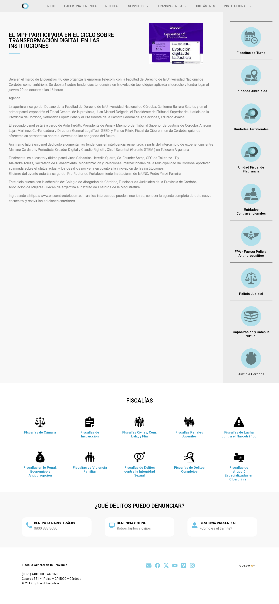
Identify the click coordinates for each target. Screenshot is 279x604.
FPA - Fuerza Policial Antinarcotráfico (251, 254)
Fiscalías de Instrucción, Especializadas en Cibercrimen (239, 473)
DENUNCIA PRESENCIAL (218, 523)
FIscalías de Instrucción (89, 434)
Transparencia (170, 6)
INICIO (50, 6)
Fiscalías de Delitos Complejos (189, 469)
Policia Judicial (251, 294)
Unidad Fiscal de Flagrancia (251, 169)
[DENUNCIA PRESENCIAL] (194, 525)
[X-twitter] (166, 565)
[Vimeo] (183, 565)
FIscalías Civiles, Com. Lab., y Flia (139, 434)
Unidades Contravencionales (251, 211)
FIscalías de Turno (251, 53)
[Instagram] (192, 565)
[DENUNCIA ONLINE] (112, 525)
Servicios (136, 6)
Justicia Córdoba (251, 374)
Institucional (235, 6)
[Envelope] (148, 565)
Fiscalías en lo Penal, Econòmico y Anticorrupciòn (40, 471)
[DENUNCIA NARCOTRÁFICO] (29, 525)
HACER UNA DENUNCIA (80, 6)
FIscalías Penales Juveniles (189, 434)
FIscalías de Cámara (40, 432)
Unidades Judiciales (251, 91)
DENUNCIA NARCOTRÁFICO (55, 523)
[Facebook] (157, 565)
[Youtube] (175, 565)
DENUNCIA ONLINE (131, 523)
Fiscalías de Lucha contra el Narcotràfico (239, 434)
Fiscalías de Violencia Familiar (90, 469)
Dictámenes (205, 6)
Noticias (112, 6)
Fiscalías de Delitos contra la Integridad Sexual (139, 471)
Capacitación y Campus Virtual (251, 334)
